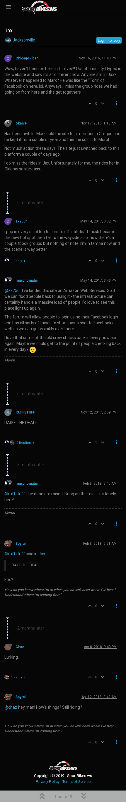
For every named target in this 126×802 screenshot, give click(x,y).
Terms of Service (76, 781)
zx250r (21, 221)
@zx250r (12, 290)
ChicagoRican (27, 58)
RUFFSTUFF (25, 412)
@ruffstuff (14, 494)
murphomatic (27, 280)
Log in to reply (109, 41)
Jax (41, 554)
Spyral (20, 544)
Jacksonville (24, 40)
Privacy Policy (47, 781)
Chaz (20, 647)
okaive (21, 123)
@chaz (10, 707)
